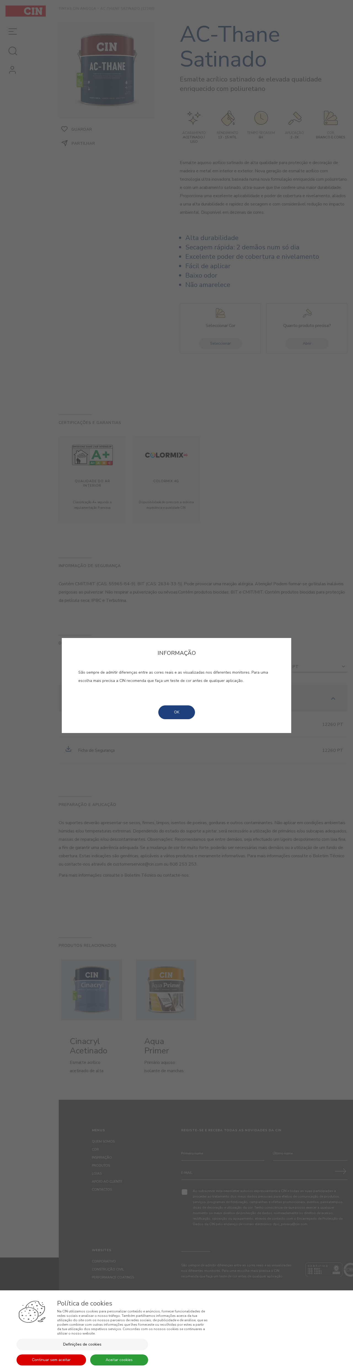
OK (176, 712)
